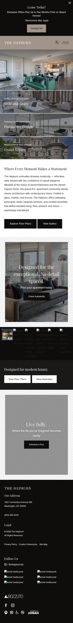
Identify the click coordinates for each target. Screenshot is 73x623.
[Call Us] (57, 43)
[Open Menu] (65, 43)
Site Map (43, 544)
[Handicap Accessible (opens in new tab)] (17, 612)
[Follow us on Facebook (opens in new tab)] (6, 605)
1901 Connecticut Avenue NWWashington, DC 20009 (18, 504)
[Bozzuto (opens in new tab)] (13, 596)
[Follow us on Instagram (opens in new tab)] (12, 605)
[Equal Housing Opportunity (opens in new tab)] (11, 612)
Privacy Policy (10, 544)
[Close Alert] (70, 4)
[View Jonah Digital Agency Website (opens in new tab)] (33, 612)
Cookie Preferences (28, 544)
